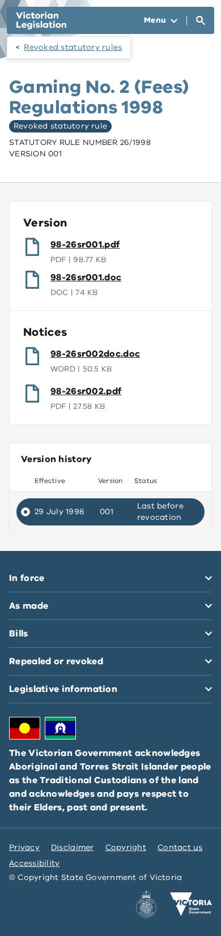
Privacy (24, 847)
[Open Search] (200, 20)
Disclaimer (72, 847)
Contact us (180, 847)
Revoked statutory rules (73, 47)
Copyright (125, 847)
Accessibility (34, 863)
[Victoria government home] (191, 904)
